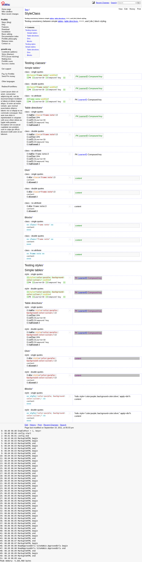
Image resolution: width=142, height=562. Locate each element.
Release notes (7, 41)
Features (5, 27)
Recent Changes (102, 3)
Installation (6, 32)
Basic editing (7, 34)
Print (139, 9)
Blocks (29, 41)
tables (52, 18)
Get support (6, 69)
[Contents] (45, 63)
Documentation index (10, 36)
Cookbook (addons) (9, 52)
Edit (126, 9)
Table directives (33, 36)
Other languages (8, 81)
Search (114, 3)
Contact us (6, 43)
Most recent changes (10, 14)
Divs (28, 39)
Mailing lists (6, 59)
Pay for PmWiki (8, 74)
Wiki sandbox (7, 12)
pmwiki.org (6, 49)
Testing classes (31, 30)
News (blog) (6, 22)
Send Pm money (8, 76)
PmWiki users (7, 61)
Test (26, 9)
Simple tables (32, 33)
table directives (60, 18)
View (120, 9)
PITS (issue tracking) (10, 57)
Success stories (8, 64)
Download (5, 29)
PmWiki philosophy (9, 39)
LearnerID (83, 76)
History (132, 9)
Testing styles (30, 44)
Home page (6, 9)
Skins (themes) (8, 54)
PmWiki (4, 20)
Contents (30, 27)
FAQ (3, 25)
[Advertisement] (12, 127)
